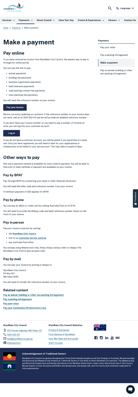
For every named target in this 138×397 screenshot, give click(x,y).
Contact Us (130, 20)
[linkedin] (107, 338)
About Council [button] (46, 20)
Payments (16, 28)
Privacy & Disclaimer (59, 330)
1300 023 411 (13, 334)
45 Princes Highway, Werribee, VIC (24, 330)
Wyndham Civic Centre (24, 233)
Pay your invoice (14, 107)
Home (5, 28)
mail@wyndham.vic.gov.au (20, 339)
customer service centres (32, 238)
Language (123, 8)
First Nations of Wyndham (62, 334)
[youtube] (112, 338)
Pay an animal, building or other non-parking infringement (33, 295)
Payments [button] (26, 20)
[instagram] (101, 338)
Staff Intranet (56, 343)
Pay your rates (11, 303)
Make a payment (109, 62)
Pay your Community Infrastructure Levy (24, 308)
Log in (11, 133)
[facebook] (96, 338)
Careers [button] (114, 20)
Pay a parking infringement (17, 299)
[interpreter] (117, 338)
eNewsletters (14, 343)
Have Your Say (66, 20)
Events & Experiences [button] (91, 20)
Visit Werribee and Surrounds (63, 338)
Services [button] (8, 20)
